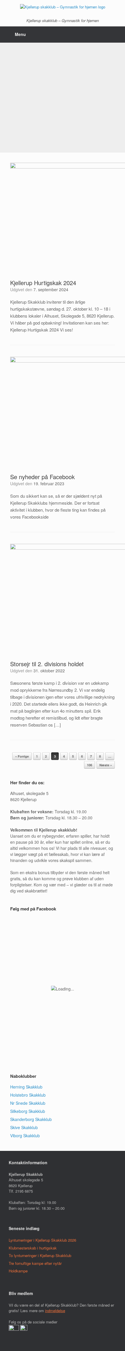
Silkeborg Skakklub (27, 1111)
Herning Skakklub (26, 1087)
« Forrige (22, 756)
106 (89, 765)
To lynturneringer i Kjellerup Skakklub (40, 1255)
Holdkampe (18, 1271)
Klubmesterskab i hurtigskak (33, 1248)
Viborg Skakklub (25, 1135)
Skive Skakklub (24, 1127)
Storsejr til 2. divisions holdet (47, 664)
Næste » (105, 765)
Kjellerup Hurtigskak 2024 (43, 282)
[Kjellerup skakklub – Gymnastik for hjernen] (62, 6)
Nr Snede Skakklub (27, 1103)
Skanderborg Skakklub (31, 1119)
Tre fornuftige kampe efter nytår (35, 1263)
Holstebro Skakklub (28, 1095)
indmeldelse (55, 1310)
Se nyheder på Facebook (42, 476)
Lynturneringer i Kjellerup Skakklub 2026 (42, 1240)
